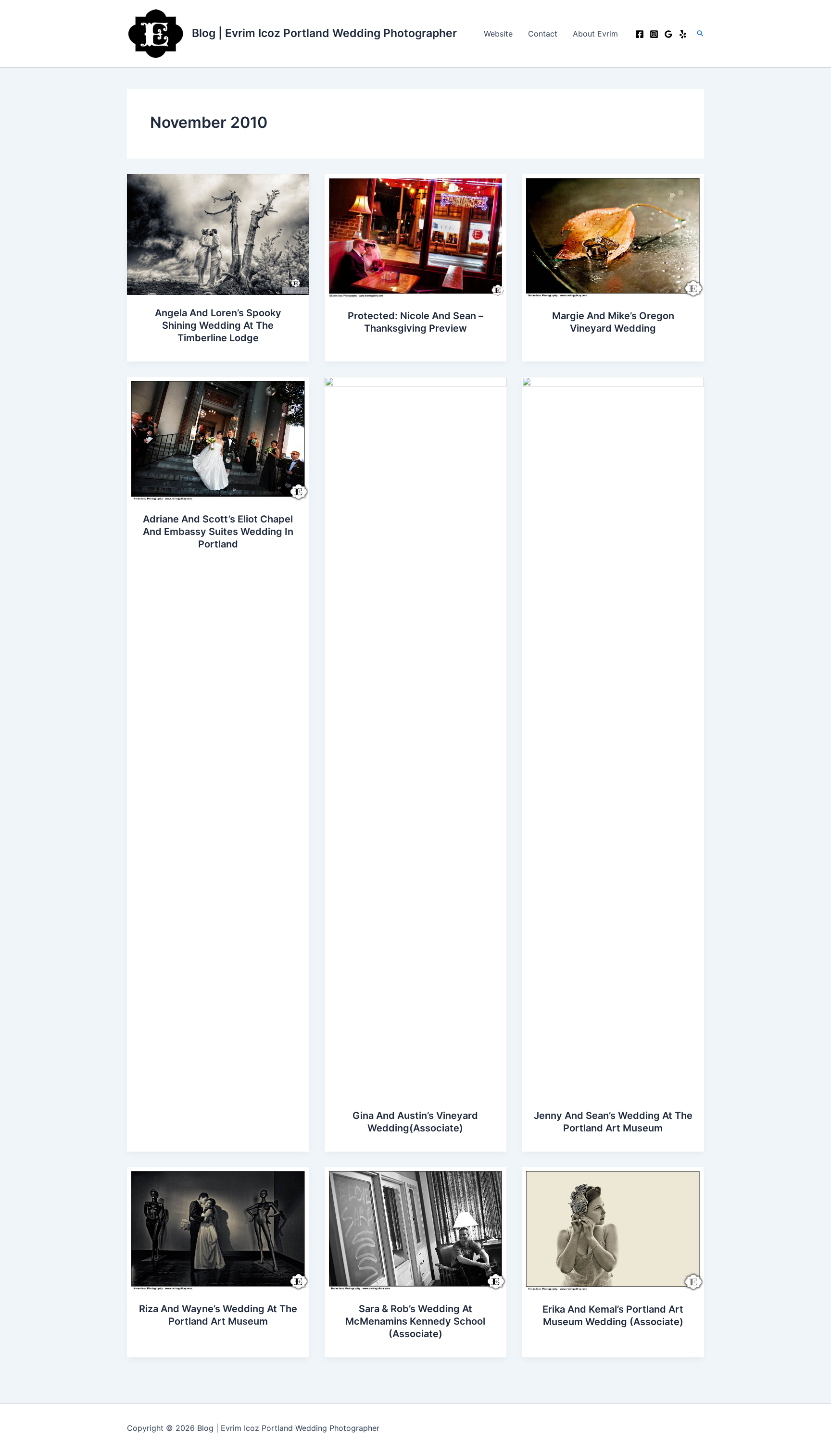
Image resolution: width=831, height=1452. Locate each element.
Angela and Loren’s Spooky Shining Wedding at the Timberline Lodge (218, 325)
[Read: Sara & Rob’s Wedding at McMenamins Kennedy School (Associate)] (416, 1228)
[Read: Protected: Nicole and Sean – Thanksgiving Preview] (416, 235)
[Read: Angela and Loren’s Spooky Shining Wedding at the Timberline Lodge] (218, 233)
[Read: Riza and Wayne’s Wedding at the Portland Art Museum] (218, 1228)
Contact (542, 33)
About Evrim (595, 33)
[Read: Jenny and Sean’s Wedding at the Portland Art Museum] (613, 736)
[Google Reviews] (668, 34)
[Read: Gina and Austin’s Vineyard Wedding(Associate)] (416, 736)
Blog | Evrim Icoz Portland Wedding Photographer (324, 33)
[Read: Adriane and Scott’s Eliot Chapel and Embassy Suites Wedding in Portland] (218, 438)
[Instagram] (654, 34)
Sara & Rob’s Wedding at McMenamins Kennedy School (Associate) (415, 1321)
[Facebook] (639, 34)
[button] (701, 33)
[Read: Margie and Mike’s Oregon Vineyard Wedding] (613, 235)
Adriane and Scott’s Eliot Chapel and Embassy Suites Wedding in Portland (218, 531)
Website (498, 33)
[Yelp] (683, 34)
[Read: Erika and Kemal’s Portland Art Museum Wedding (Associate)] (613, 1228)
